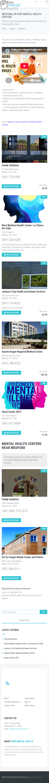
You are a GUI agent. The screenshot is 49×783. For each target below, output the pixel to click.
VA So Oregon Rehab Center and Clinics (22, 557)
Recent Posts (24, 620)
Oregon (12, 29)
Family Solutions (10, 165)
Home (4, 29)
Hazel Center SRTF (11, 411)
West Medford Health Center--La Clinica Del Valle (22, 227)
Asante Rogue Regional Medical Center (22, 351)
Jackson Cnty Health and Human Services (23, 291)
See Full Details (12, 186)
